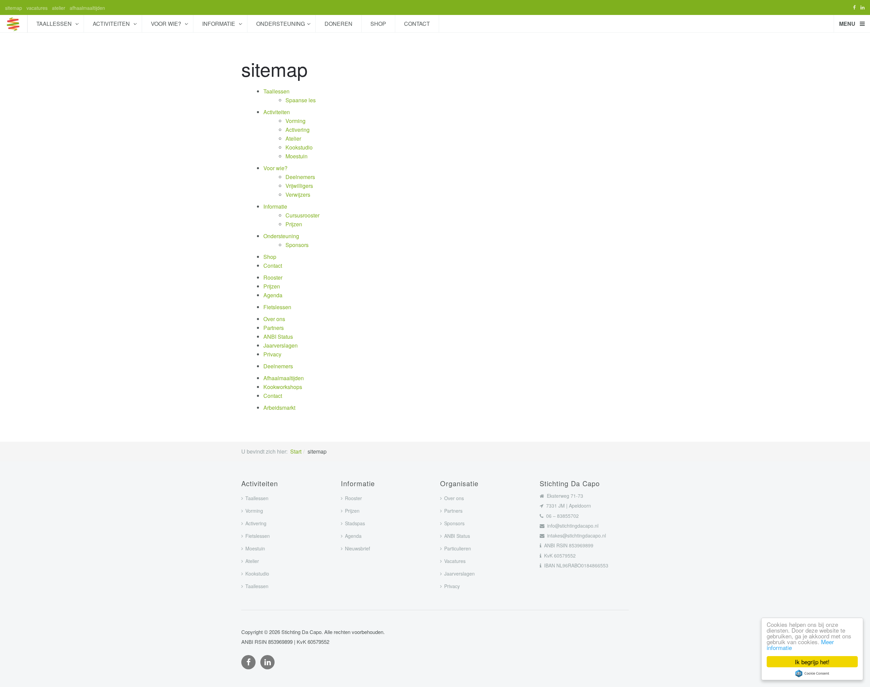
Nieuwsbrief (357, 548)
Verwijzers (297, 194)
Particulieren (457, 548)
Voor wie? (166, 24)
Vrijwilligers (299, 186)
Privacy (272, 354)
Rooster (272, 277)
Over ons (274, 319)
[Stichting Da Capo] (13, 24)
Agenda (272, 295)
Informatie (219, 24)
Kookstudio (299, 147)
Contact (417, 24)
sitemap (13, 7)
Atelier (293, 138)
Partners (273, 328)
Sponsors (297, 245)
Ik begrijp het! (812, 661)
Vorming (295, 121)
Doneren (338, 24)
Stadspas (355, 523)
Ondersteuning (280, 24)
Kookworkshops (282, 387)
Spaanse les (300, 100)
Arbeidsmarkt (279, 407)
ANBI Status (278, 336)
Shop (378, 24)
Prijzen (293, 224)
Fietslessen (277, 307)
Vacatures (455, 561)
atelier (58, 7)
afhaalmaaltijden (87, 7)
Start (295, 451)
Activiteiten (112, 24)
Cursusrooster (302, 215)
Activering (297, 130)
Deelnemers (300, 177)
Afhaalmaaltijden (283, 378)
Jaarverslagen (280, 345)
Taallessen (54, 24)
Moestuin (296, 156)
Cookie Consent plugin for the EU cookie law (812, 673)
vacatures (37, 7)
